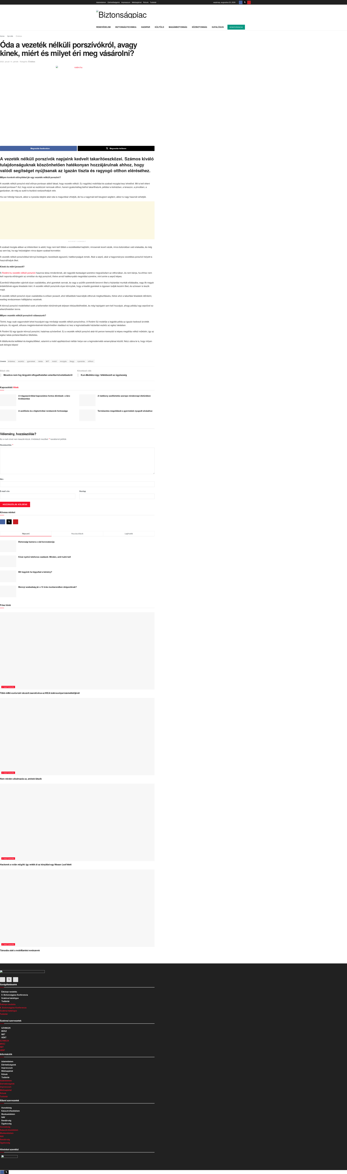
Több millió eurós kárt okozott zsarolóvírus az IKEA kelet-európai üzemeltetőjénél (40, 693)
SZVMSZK (6, 1028)
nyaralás (81, 361)
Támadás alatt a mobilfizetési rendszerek (20, 950)
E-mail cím (4, 491)
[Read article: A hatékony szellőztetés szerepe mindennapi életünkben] (87, 400)
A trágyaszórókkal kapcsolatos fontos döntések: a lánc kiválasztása (44, 397)
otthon (90, 361)
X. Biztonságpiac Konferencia (14, 995)
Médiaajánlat (137, 2)
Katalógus (218, 27)
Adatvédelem (101, 2)
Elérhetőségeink (114, 2)
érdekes (11, 361)
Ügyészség (6, 1124)
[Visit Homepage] (121, 14)
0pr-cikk (10, 36)
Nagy (72, 361)
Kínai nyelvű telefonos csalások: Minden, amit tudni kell (44, 556)
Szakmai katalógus (10, 998)
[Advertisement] (77, 220)
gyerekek (31, 361)
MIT (47, 361)
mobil (54, 361)
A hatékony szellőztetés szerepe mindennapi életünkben (124, 395)
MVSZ (4, 1031)
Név (2, 479)
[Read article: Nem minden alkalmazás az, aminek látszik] (77, 736)
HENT (4, 1037)
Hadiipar (145, 27)
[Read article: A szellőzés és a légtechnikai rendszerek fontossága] (8, 415)
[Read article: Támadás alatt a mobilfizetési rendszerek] (77, 908)
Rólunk (145, 2)
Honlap (82, 491)
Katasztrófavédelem (10, 1111)
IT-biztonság (8, 687)
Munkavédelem (8, 1114)
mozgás (63, 361)
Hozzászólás (6, 445)
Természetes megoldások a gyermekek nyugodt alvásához (125, 410)
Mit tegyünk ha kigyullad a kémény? (35, 571)
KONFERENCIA (236, 27)
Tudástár (153, 2)
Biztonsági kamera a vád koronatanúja (36, 541)
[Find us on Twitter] (245, 2)
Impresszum (125, 2)
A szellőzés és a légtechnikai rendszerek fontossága (43, 410)
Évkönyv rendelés (9, 992)
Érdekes (19, 36)
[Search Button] (250, 27)
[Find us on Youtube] (249, 2)
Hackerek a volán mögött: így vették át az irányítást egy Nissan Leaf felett (35, 864)
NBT (3, 1034)
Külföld (159, 27)
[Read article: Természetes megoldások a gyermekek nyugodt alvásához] (87, 415)
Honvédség (6, 1108)
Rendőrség (6, 1120)
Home (2, 36)
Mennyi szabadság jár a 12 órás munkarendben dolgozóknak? (47, 586)
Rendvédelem (103, 27)
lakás (40, 361)
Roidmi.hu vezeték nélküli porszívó (19, 272)
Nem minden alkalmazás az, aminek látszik (21, 778)
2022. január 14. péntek (9, 61)
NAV (3, 1117)
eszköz (21, 361)
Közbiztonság (199, 27)
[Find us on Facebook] (240, 2)
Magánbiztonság (178, 27)
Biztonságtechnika (125, 27)
